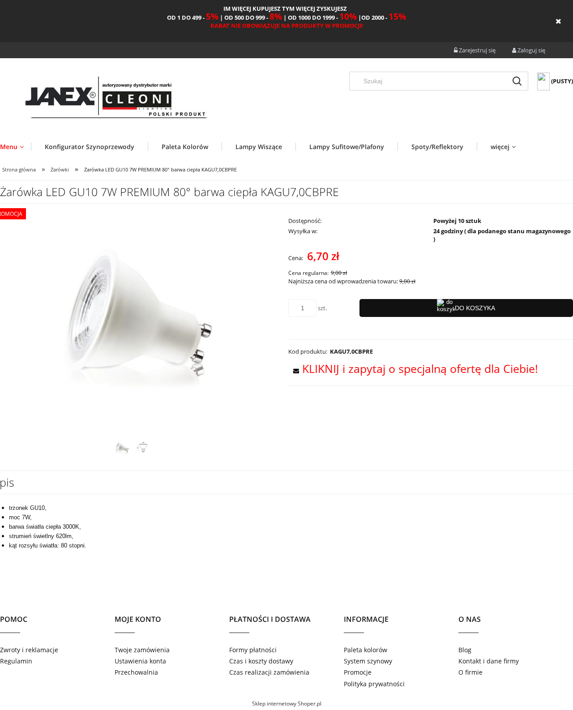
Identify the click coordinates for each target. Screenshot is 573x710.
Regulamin (16, 661)
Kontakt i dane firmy (488, 661)
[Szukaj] (517, 81)
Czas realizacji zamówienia (269, 672)
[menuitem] (15, 147)
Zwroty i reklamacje (29, 650)
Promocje (358, 672)
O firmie (470, 672)
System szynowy (368, 661)
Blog (464, 650)
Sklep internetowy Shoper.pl (286, 703)
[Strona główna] (115, 99)
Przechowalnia (136, 672)
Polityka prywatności (374, 684)
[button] (413, 368)
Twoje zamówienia (142, 650)
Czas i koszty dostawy (261, 661)
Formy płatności (253, 650)
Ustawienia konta (140, 661)
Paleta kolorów (365, 650)
